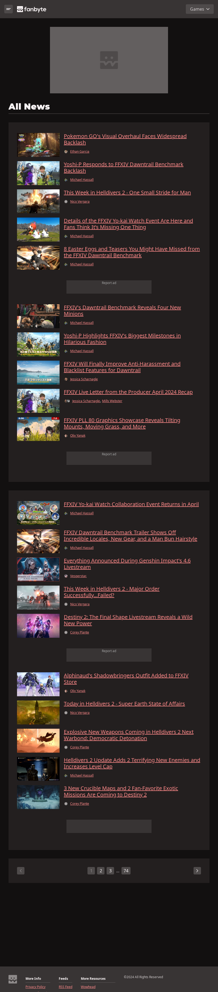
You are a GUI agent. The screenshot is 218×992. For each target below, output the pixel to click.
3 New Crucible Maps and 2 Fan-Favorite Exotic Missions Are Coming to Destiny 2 (121, 791)
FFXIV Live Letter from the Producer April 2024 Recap (128, 392)
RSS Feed (65, 987)
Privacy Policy (35, 987)
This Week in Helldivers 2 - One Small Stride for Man (127, 192)
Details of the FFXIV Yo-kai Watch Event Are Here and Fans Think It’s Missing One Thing (128, 224)
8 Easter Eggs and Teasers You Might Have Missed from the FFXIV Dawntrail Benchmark (132, 252)
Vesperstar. (78, 576)
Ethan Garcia (79, 151)
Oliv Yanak (77, 436)
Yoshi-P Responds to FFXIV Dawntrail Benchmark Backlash (123, 167)
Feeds (63, 979)
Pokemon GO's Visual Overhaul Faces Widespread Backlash (125, 139)
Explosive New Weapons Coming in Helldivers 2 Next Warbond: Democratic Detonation (129, 735)
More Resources (93, 979)
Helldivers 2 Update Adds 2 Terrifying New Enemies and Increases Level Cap (132, 763)
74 (126, 871)
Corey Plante (79, 632)
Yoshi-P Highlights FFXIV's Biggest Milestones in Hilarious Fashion (122, 338)
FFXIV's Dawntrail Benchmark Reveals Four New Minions (122, 310)
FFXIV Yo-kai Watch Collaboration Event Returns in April (131, 504)
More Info (33, 979)
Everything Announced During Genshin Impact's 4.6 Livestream (127, 563)
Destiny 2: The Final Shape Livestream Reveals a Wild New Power (128, 620)
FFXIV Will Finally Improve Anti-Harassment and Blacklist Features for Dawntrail (122, 367)
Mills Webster (112, 401)
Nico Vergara (80, 201)
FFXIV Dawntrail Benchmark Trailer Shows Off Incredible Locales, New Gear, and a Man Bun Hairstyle (130, 535)
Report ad (109, 283)
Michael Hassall (82, 180)
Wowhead (88, 987)
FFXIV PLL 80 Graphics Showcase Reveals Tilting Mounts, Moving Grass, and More (122, 423)
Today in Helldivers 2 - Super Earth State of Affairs (124, 704)
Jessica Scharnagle (84, 379)
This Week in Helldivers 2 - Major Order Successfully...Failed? (112, 592)
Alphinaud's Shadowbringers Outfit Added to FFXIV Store (126, 678)
